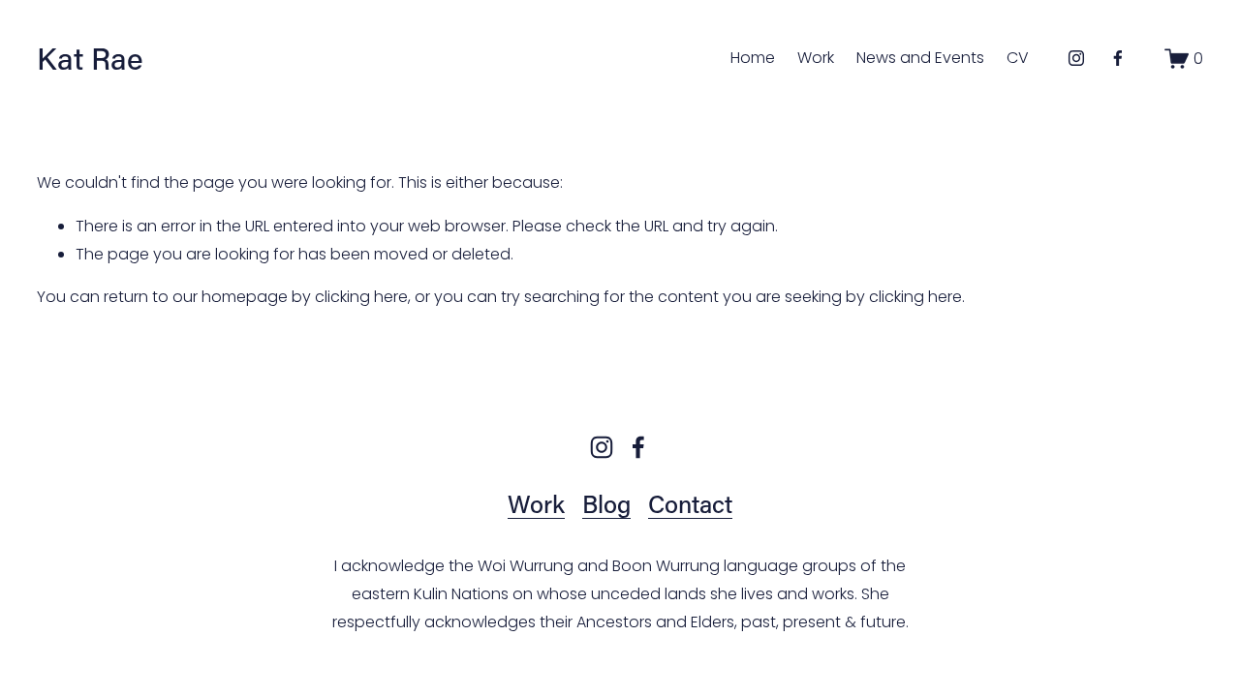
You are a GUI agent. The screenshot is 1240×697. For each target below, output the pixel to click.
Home (752, 57)
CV (1018, 57)
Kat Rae (90, 57)
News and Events (920, 57)
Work (815, 57)
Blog (606, 504)
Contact (690, 504)
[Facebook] (1118, 58)
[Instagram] (1076, 58)
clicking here (361, 297)
